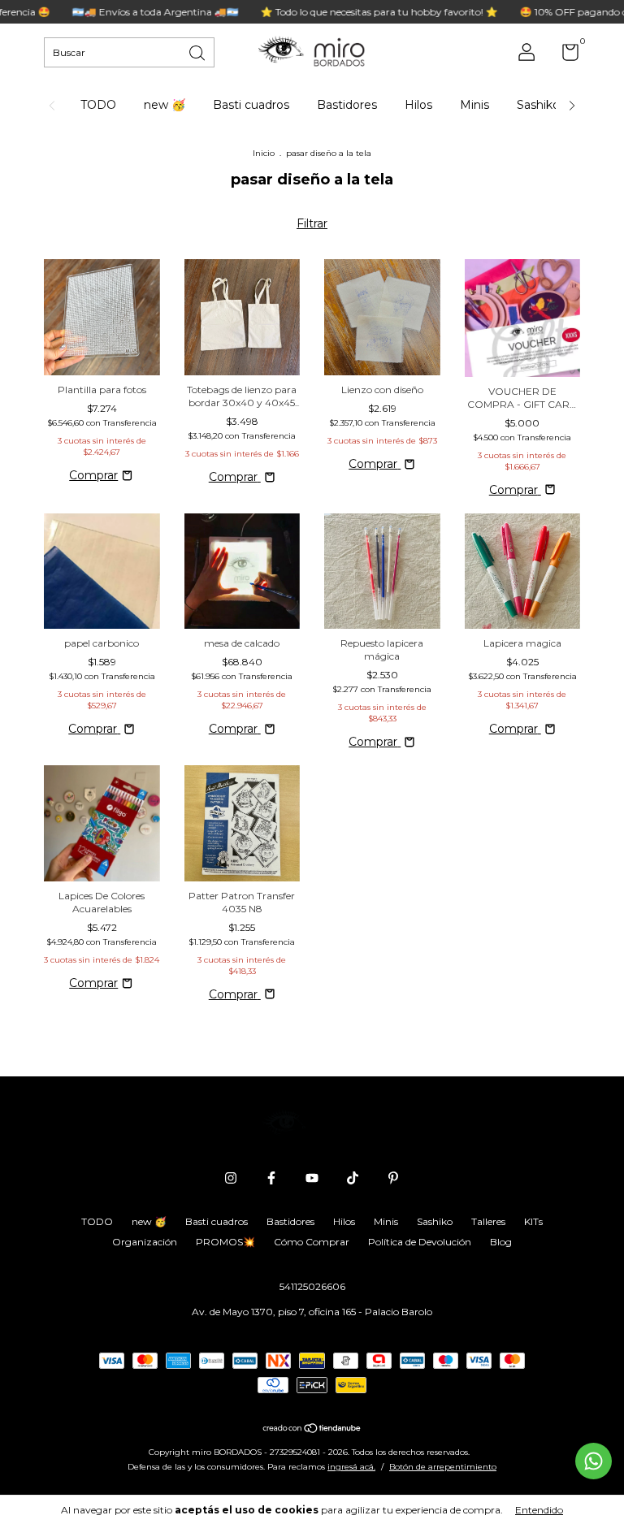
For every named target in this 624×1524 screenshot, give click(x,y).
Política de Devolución (419, 1242)
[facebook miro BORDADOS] (271, 1177)
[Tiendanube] (312, 1429)
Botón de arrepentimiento (442, 1466)
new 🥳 (164, 104)
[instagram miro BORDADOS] (230, 1177)
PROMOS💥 (225, 1242)
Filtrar (312, 223)
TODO (98, 104)
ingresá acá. (351, 1466)
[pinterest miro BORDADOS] (393, 1177)
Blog (501, 1242)
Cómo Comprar (311, 1242)
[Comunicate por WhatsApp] (593, 1461)
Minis (474, 104)
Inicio (264, 153)
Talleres (488, 1221)
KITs (533, 1221)
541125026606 (312, 1286)
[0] (564, 55)
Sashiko (538, 104)
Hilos (418, 104)
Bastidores (347, 104)
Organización (144, 1242)
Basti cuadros (251, 104)
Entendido (539, 1510)
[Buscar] (198, 51)
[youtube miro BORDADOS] (312, 1177)
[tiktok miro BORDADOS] (352, 1177)
